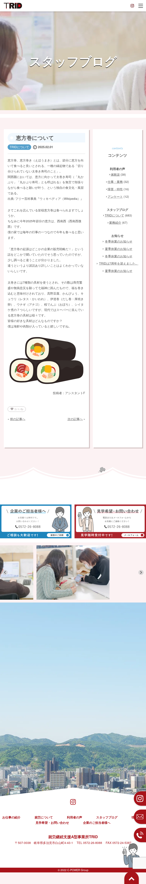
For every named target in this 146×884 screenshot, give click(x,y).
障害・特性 (115, 189)
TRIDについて (114, 215)
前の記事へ (17, 419)
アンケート (115, 196)
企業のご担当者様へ (96, 823)
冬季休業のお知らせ (118, 241)
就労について (44, 817)
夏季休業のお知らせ (118, 249)
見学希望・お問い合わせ (52, 823)
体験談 (115, 174)
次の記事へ (75, 419)
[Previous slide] (5, 572)
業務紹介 (115, 222)
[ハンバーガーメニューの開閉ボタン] (141, 5)
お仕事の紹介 (11, 817)
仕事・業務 (115, 181)
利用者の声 (74, 817)
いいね (16, 409)
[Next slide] (141, 572)
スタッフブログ (106, 817)
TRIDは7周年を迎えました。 (118, 263)
